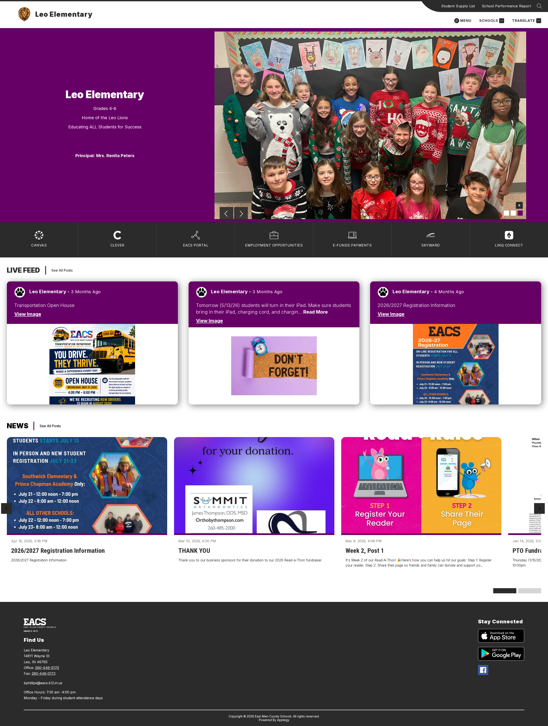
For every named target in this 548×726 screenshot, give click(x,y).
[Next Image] (241, 214)
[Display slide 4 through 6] (529, 590)
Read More (315, 312)
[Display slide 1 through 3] (504, 590)
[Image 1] (506, 213)
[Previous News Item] (6, 508)
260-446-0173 (43, 673)
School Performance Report (506, 6)
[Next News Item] (539, 508)
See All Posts (62, 270)
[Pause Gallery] (519, 206)
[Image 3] (520, 213)
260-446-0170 (47, 668)
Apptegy (283, 720)
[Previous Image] (226, 214)
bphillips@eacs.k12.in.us (43, 683)
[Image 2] (513, 213)
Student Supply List (458, 6)
